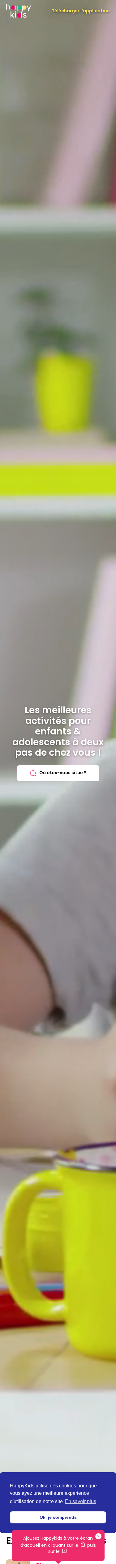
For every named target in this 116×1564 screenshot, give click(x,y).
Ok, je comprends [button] (58, 1517)
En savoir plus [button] (80, 1501)
